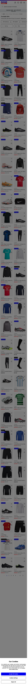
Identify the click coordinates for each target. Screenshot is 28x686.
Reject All (13, 682)
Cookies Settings (13, 678)
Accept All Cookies (13, 674)
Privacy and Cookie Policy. (17, 668)
